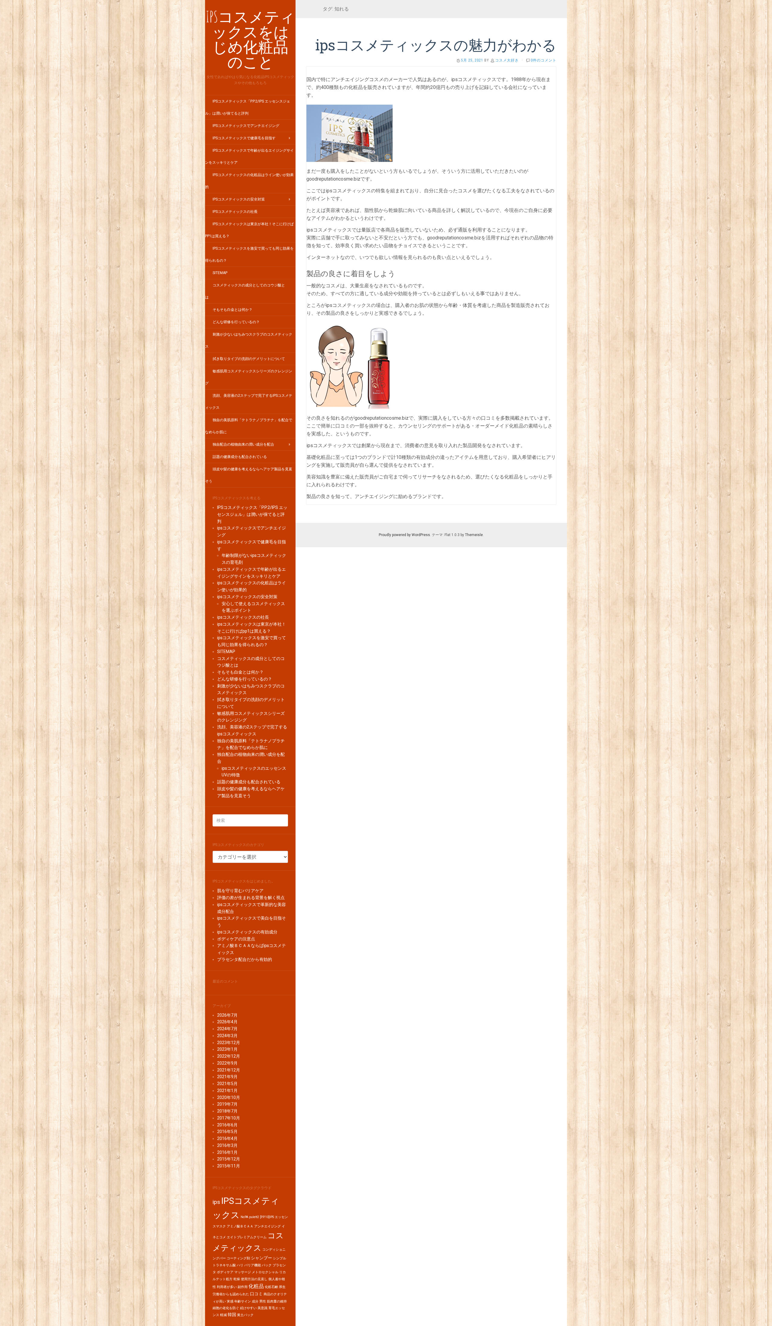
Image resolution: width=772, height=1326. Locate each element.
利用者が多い (227, 1287)
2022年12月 (228, 1056)
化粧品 (256, 1286)
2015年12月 (228, 1159)
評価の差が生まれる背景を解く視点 (251, 897)
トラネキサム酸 (224, 1265)
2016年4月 (227, 1138)
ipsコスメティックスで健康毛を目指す (244, 138)
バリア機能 (252, 1265)
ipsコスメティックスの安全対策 (239, 199)
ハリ (240, 1265)
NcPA (244, 1217)
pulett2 (254, 1217)
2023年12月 (228, 1042)
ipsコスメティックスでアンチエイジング (246, 126)
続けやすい (248, 1308)
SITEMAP (220, 273)
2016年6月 (227, 1124)
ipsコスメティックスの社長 (235, 212)
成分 (255, 1301)
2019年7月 (227, 1104)
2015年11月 (228, 1165)
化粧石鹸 (271, 1287)
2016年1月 (227, 1152)
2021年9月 (227, 1076)
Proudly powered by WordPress (404, 535)
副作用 (243, 1287)
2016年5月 (227, 1131)
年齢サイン (242, 1301)
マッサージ (242, 1272)
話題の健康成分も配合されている (240, 457)
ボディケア (225, 1272)
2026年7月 (227, 1015)
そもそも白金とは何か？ (232, 310)
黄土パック (245, 1315)
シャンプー (261, 1258)
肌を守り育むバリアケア (240, 890)
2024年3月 (227, 1035)
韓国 (232, 1314)
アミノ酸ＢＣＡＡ (240, 1226)
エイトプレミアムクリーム (247, 1237)
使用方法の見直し (254, 1279)
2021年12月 (228, 1070)
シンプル (279, 1258)
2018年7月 (227, 1111)
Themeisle (474, 535)
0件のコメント (543, 60)
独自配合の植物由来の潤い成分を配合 (243, 444)
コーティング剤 (238, 1258)
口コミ (256, 1293)
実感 (230, 1301)
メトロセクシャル (265, 1272)
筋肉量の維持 (277, 1301)
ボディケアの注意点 (236, 938)
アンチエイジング (267, 1226)
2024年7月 (227, 1028)
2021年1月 (227, 1090)
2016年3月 (227, 1145)
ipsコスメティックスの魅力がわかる (435, 44)
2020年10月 (228, 1097)
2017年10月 (228, 1118)
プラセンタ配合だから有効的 (244, 959)
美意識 (262, 1308)
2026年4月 (227, 1021)
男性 (262, 1301)
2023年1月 (227, 1049)
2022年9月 (227, 1063)
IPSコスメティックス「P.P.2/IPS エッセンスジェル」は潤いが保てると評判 (252, 514)
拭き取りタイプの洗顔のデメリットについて (249, 359)
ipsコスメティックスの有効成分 (247, 932)
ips (216, 1201)
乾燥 (236, 1279)
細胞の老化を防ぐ (226, 1308)
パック (267, 1265)
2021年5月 (227, 1083)
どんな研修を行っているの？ (236, 322)
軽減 (223, 1315)
